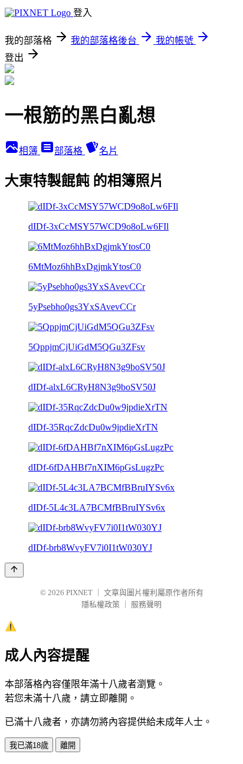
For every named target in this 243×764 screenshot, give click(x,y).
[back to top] (14, 570)
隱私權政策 (100, 604)
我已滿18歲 (28, 745)
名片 (108, 151)
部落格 (69, 151)
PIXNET (79, 592)
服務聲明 (146, 604)
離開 (67, 745)
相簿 (29, 151)
